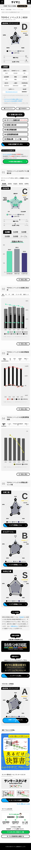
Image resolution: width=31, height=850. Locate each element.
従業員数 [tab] (3, 424)
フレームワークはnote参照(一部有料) (13, 101)
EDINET (21, 617)
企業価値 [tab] (19, 359)
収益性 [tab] (15, 183)
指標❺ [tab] (15, 236)
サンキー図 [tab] (18, 294)
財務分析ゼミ (14, 626)
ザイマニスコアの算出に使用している (13, 99)
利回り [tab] (14, 359)
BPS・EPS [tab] (5, 359)
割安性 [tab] (21, 183)
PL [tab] (6, 294)
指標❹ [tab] (7, 236)
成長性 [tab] (10, 183)
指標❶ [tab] (7, 232)
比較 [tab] (13, 294)
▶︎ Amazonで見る (22, 6)
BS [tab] (3, 294)
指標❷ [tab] (15, 232)
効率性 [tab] (27, 183)
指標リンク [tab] (26, 294)
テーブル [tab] (24, 236)
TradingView (24, 108)
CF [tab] (9, 294)
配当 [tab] (10, 359)
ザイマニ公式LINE (7, 154)
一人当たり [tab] (9, 424)
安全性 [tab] (4, 183)
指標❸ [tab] (23, 232)
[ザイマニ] (16, 2)
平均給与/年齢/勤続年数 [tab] (18, 424)
